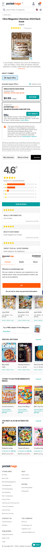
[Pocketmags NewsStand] (13, 4)
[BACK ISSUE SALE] (9, 309)
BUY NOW (32, 97)
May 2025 (5, 364)
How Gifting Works (27, 487)
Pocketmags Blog (7, 489)
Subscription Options (29, 136)
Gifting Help (25, 491)
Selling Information (7, 534)
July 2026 (5, 312)
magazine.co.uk (26, 529)
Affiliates (4, 525)
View (3, 320)
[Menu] (3, 4)
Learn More (24, 120)
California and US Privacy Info (10, 503)
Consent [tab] (8, 262)
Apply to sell (5, 538)
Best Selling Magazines (9, 482)
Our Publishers (6, 492)
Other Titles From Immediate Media (16, 379)
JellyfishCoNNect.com (28, 532)
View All (38, 339)
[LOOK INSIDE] (22, 59)
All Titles (4, 475)
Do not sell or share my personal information (21, 291)
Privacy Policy (6, 499)
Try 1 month (33, 114)
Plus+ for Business (7, 496)
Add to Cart (10, 320)
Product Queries (7, 521)
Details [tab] (21, 262)
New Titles (5, 478)
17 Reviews (27, 28)
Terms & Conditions (8, 506)
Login (3, 541)
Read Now (6, 331)
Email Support (26, 478)
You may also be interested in (15, 421)
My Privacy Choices (8, 513)
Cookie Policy (6, 510)
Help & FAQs (25, 475)
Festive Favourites (24, 364)
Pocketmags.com (27, 525)
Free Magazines (7, 485)
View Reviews (21, 204)
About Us (24, 521)
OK (21, 285)
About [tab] (35, 262)
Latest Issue (7, 15)
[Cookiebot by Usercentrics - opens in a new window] (32, 256)
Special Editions (10, 339)
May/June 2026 (23, 312)
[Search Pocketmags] (4, 10)
